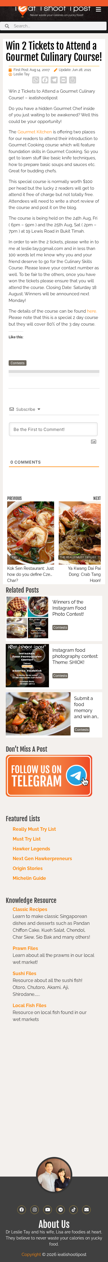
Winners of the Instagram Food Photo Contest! (69, 608)
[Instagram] (34, 1209)
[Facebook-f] (21, 1209)
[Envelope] (86, 1209)
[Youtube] (47, 1209)
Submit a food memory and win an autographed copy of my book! (85, 708)
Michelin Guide (29, 878)
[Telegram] (60, 1209)
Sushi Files (24, 973)
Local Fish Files (29, 1005)
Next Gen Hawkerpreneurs (42, 858)
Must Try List (27, 839)
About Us (54, 1224)
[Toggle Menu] (98, 9)
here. (92, 311)
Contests (17, 363)
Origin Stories (28, 868)
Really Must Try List (34, 829)
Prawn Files (25, 948)
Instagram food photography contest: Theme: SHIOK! (75, 656)
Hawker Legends (31, 849)
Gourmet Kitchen (35, 132)
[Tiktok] (73, 1209)
